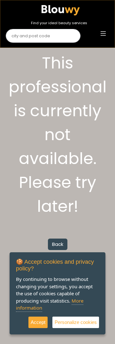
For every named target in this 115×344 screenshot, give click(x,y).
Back (57, 244)
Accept (38, 322)
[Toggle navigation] (103, 33)
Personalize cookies (76, 322)
